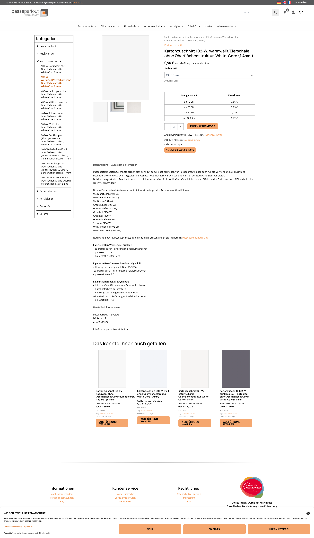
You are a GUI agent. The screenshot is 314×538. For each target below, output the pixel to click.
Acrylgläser (46, 198)
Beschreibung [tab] (100, 164)
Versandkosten (192, 140)
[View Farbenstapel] (117, 112)
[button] (301, 12)
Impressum (189, 497)
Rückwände (47, 53)
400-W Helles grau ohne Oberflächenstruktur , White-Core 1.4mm (54, 94)
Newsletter (125, 501)
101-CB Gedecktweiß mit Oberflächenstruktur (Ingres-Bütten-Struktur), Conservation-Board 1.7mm (56, 154)
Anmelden (301, 2)
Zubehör (45, 206)
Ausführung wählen (108, 423)
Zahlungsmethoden (62, 494)
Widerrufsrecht (125, 494)
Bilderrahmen (48, 191)
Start (166, 36)
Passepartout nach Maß (195, 237)
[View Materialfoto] (134, 112)
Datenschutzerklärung (188, 494)
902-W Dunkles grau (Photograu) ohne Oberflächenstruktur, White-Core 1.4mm (52, 140)
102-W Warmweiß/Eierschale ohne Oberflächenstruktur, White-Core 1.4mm (56, 81)
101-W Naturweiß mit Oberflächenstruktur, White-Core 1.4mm (52, 69)
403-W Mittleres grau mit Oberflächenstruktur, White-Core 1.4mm (54, 105)
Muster (44, 214)
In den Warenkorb (202, 126)
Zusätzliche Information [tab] (124, 164)
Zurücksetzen (171, 81)
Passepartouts (49, 46)
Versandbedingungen (62, 497)
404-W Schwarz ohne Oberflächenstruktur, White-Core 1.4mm (52, 116)
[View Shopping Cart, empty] (285, 12)
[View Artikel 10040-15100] (100, 112)
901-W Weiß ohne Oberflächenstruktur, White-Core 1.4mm (52, 127)
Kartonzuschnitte (50, 61)
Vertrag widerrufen (125, 497)
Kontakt (78, 2)
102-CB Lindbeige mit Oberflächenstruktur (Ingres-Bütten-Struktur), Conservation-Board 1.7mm (56, 168)
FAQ (62, 501)
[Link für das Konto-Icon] (293, 12)
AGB (188, 501)
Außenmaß (171, 68)
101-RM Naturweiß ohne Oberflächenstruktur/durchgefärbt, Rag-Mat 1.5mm (56, 180)
